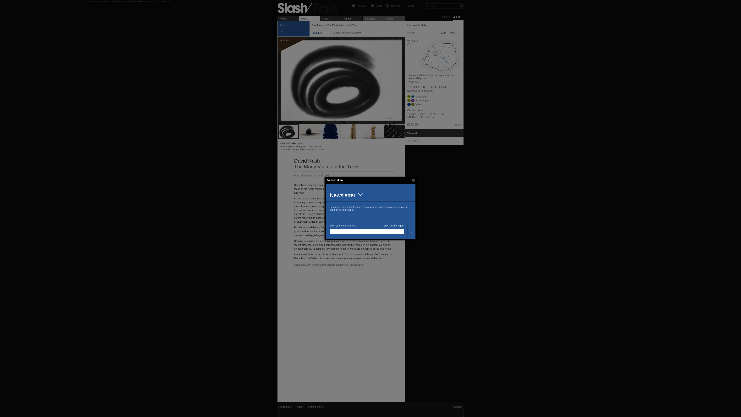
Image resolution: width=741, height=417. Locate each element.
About (300, 406)
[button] (413, 180)
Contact (457, 406)
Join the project (316, 406)
